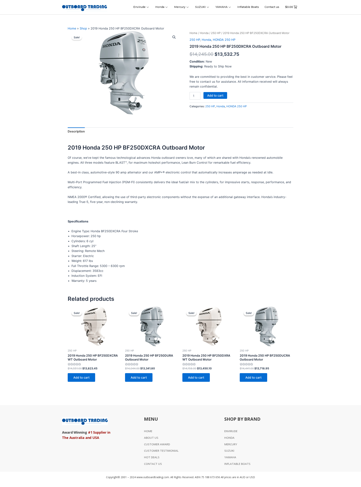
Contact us (272, 7)
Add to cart (215, 95)
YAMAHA (221, 7)
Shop (83, 28)
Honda (159, 7)
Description (76, 131)
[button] (174, 37)
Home (72, 28)
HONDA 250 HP (224, 40)
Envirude (139, 7)
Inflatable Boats (248, 7)
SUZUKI (200, 7)
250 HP (216, 33)
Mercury (179, 7)
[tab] (76, 131)
